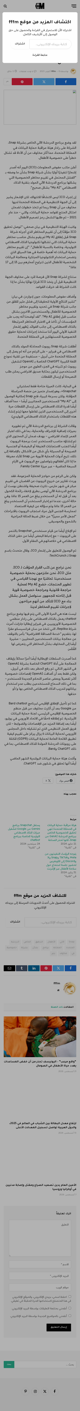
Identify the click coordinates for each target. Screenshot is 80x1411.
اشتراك (20, 44)
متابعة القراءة (40, 55)
